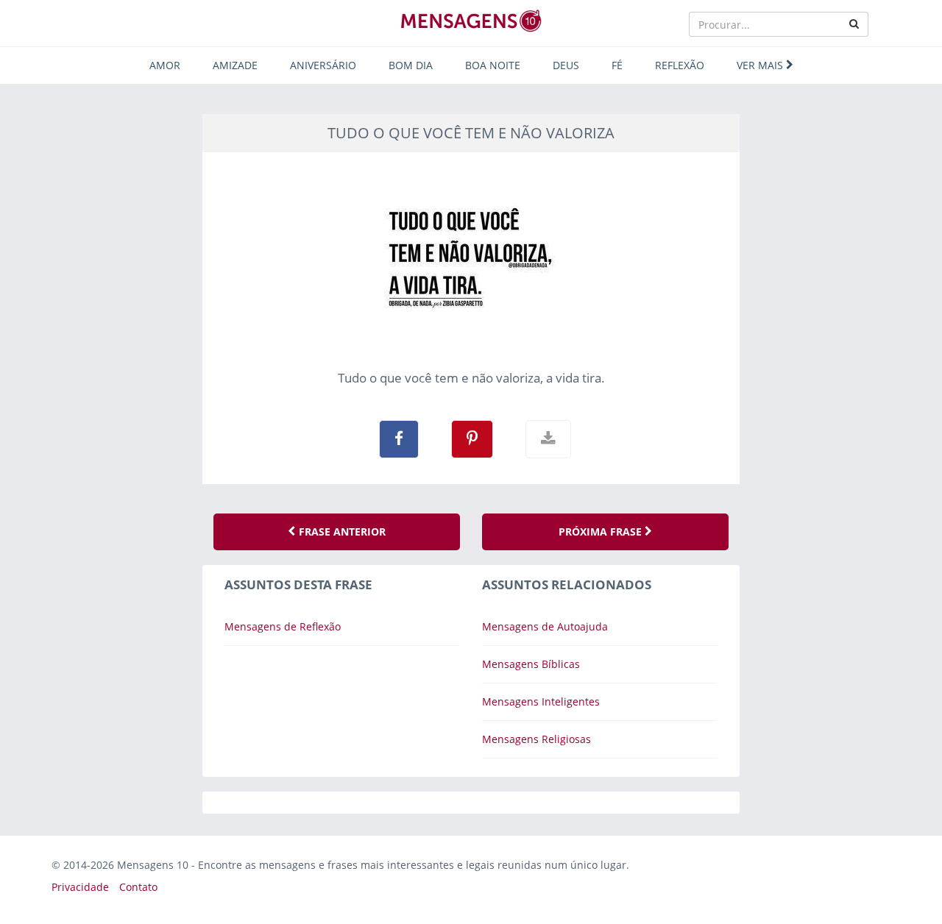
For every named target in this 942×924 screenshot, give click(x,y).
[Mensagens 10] (471, 20)
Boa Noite (492, 65)
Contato (138, 887)
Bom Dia (411, 65)
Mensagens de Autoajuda (545, 626)
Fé (617, 65)
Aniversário (323, 65)
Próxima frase (602, 532)
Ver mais (761, 65)
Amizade (235, 65)
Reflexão (679, 65)
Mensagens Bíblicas (531, 664)
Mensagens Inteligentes (541, 701)
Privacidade (80, 887)
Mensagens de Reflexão (282, 626)
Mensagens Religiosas (536, 739)
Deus (566, 65)
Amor (164, 65)
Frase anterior (341, 532)
